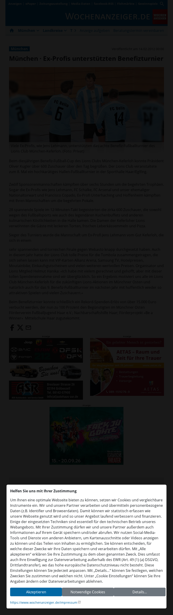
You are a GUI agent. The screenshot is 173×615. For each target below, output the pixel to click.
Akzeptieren (36, 591)
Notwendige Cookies (88, 591)
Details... (139, 591)
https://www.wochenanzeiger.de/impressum (43, 602)
